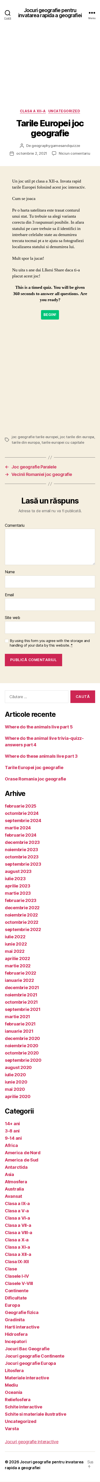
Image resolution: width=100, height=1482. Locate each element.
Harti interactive (22, 1326)
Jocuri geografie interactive (31, 1441)
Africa (11, 1145)
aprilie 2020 (18, 1096)
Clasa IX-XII (17, 1261)
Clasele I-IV (17, 1276)
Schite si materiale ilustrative (35, 1414)
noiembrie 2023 (21, 849)
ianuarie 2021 (19, 1031)
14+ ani (12, 1123)
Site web (12, 618)
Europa (12, 1305)
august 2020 (18, 1067)
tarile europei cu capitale (63, 442)
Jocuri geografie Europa (30, 1363)
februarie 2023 (20, 900)
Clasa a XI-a (17, 1247)
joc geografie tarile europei (35, 437)
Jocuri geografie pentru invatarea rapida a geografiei (50, 13)
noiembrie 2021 (21, 994)
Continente (16, 1290)
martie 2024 (18, 827)
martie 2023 (18, 893)
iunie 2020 (16, 1082)
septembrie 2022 (23, 929)
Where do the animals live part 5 (39, 726)
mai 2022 (15, 951)
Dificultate (16, 1297)
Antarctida (16, 1167)
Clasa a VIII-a (18, 1232)
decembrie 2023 (22, 842)
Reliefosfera (18, 1399)
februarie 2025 (20, 806)
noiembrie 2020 (21, 1045)
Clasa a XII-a (33, 111)
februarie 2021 (20, 1023)
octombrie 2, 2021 (31, 153)
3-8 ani (12, 1130)
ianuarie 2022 (19, 980)
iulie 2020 (15, 1074)
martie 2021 (17, 1016)
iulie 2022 (15, 936)
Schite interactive (23, 1406)
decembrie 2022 (22, 907)
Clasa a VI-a (17, 1218)
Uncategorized (64, 111)
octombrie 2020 (22, 1052)
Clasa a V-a (17, 1210)
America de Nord (23, 1152)
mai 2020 (15, 1089)
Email (9, 595)
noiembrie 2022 (21, 914)
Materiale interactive (27, 1377)
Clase (11, 1268)
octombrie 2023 (22, 856)
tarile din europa (26, 442)
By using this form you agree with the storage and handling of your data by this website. (50, 643)
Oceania (13, 1392)
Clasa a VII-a (18, 1225)
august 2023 (18, 871)
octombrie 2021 (21, 1002)
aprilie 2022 (17, 958)
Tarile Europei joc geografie (34, 767)
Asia (9, 1174)
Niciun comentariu (74, 153)
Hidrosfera (16, 1334)
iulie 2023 (15, 878)
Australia (14, 1189)
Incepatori (15, 1341)
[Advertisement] (50, 72)
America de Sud (21, 1159)
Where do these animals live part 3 (41, 756)
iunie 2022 (16, 944)
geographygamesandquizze (56, 145)
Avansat (13, 1196)
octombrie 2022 (21, 922)
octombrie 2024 (22, 813)
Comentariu (14, 525)
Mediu (11, 1385)
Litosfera (14, 1370)
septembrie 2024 (23, 820)
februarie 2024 (20, 835)
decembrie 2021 (22, 987)
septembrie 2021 (23, 1009)
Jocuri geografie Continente (34, 1356)
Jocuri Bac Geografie (27, 1348)
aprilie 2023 (17, 885)
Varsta (12, 1428)
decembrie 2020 (22, 1038)
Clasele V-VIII (19, 1283)
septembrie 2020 (23, 1060)
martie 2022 (18, 965)
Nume (10, 572)
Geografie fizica (22, 1312)
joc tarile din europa (77, 437)
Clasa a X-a (17, 1239)
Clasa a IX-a (17, 1203)
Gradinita (15, 1319)
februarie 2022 (20, 973)
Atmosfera (16, 1181)
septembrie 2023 (23, 864)
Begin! (50, 314)
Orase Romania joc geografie (35, 778)
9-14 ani (13, 1138)
